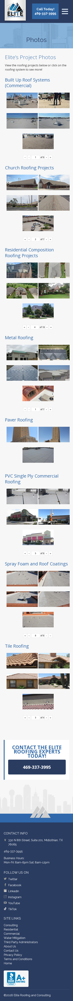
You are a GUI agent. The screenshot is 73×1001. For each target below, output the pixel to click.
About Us (10, 946)
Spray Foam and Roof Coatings (36, 564)
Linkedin (13, 891)
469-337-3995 (13, 851)
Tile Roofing (17, 646)
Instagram (14, 897)
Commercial (12, 933)
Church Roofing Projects (29, 168)
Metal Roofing (19, 337)
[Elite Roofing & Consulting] (15, 11)
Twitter (12, 879)
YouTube (14, 903)
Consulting (11, 925)
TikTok (12, 909)
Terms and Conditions (18, 959)
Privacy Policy (13, 955)
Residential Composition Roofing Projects (29, 252)
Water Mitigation (14, 938)
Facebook (14, 885)
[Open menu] (64, 11)
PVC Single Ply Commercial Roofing (31, 479)
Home (8, 963)
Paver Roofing (19, 420)
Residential (11, 929)
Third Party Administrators (21, 942)
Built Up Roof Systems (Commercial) (27, 83)
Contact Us (11, 950)
